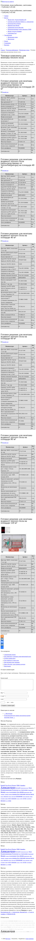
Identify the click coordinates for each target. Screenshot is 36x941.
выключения (26, 792)
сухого (18, 798)
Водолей (17, 788)
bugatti (3, 785)
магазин (22, 794)
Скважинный (30, 790)
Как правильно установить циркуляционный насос (17, 656)
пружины (3, 798)
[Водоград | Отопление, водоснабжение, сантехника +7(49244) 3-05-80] (7, 1)
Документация (8, 35)
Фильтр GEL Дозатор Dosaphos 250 (17, 19)
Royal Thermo (12, 785)
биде (18, 792)
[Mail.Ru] (18, 644)
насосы (6, 796)
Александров (8, 787)
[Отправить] (18, 647)
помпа (31, 796)
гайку (30, 792)
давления (7, 794)
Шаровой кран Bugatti (13, 25)
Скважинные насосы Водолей (15, 27)
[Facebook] (18, 642)
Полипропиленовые (6, 790)
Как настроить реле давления (11, 662)
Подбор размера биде (9, 658)
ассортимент (13, 792)
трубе (21, 798)
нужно (9, 796)
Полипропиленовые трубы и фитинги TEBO (19, 29)
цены (9, 800)
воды (22, 792)
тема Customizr (30, 938)
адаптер (7, 792)
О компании (7, 43)
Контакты (6, 45)
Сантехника (24, 790)
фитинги (3, 800)
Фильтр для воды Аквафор (15, 31)
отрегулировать (26, 796)
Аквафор (22, 785)
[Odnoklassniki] (18, 636)
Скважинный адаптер (10, 654)
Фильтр (3, 792)
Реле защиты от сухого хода (11, 660)
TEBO (18, 785)
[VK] (18, 639)
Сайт (2, 699)
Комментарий (4, 678)
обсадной (13, 796)
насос (32, 794)
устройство (29, 798)
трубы (24, 798)
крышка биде (16, 794)
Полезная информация (12, 50)
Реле (20, 790)
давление (2, 794)
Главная (6, 15)
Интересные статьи (13, 37)
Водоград (8, 938)
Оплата (6, 41)
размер (6, 798)
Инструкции (11, 39)
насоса (2, 796)
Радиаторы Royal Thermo (14, 23)
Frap (6, 785)
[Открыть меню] (1, 48)
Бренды (6, 17)
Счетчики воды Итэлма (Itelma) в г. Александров (20, 21)
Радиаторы (15, 790)
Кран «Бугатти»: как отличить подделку (14, 664)
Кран (30, 788)
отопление (19, 796)
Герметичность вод (24, 851)
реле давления (12, 798)
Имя (2, 693)
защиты (10, 794)
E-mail (3, 696)
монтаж (28, 794)
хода (7, 800)
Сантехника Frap (12, 33)
